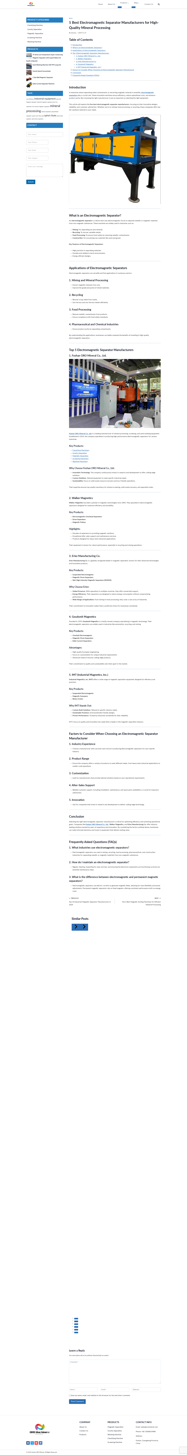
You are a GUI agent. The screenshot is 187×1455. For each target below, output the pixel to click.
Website (136, 1389)
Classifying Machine (35, 25)
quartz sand (35, 116)
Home (100, 4)
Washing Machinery (80, 461)
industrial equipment (45, 99)
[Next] (84, 927)
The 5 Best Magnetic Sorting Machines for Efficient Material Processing (141, 901)
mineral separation (46, 111)
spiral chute (50, 115)
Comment (74, 1362)
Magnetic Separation (80, 456)
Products (82, 1434)
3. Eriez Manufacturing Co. (86, 61)
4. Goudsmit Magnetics (85, 64)
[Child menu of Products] (120, 7)
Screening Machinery (81, 459)
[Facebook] (28, 1443)
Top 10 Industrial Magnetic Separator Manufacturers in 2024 (90, 901)
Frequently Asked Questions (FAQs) (86, 75)
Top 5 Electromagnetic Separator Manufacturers (91, 53)
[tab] (76, 1318)
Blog (71, 18)
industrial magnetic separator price (46, 102)
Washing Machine (34, 42)
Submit (31, 182)
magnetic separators (44, 106)
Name (73, 1389)
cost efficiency (30, 99)
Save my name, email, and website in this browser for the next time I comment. (100, 1395)
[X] (32, 1443)
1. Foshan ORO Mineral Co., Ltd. (88, 56)
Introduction (77, 45)
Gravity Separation (80, 453)
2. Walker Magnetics (84, 59)
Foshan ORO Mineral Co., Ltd (97, 824)
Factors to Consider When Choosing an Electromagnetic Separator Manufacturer (103, 70)
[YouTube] (36, 1443)
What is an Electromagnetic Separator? (87, 47)
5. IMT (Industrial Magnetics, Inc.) (88, 67)
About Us (111, 4)
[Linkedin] (40, 1443)
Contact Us (148, 4)
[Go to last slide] (76, 927)
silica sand (41, 116)
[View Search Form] (159, 4)
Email (104, 1389)
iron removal (35, 106)
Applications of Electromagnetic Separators (89, 50)
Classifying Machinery (81, 450)
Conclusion (77, 73)
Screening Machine (34, 38)
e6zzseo (73, 33)
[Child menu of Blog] (133, 7)
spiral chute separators (37, 119)
